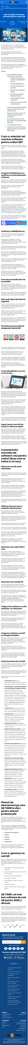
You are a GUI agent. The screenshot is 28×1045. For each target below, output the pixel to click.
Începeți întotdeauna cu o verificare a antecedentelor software (17, 79)
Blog (7, 6)
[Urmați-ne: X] (22, 948)
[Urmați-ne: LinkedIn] (6, 948)
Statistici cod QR (10, 145)
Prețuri (3, 1027)
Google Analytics (13, 647)
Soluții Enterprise (6, 1025)
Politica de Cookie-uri (21, 1030)
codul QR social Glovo (14, 702)
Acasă (2, 6)
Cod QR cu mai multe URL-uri (14, 971)
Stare (3, 1023)
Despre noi (4, 1022)
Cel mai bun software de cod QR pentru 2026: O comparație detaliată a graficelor (16, 120)
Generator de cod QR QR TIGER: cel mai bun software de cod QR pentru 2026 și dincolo (16, 128)
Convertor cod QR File (13, 1004)
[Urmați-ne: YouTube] (10, 948)
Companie (5, 1020)
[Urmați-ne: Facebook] (18, 948)
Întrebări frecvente (6, 1014)
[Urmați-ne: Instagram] (14, 948)
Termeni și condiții (21, 1022)
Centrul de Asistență (7, 1017)
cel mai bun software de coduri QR (12, 212)
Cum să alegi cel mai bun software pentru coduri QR (14, 9)
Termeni (23, 1020)
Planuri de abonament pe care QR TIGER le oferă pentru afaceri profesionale (16, 114)
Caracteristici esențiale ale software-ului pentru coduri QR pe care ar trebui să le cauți (17, 109)
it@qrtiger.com (22, 1014)
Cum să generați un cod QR (14, 125)
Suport (24, 1012)
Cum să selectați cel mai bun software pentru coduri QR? (14, 75)
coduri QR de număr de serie (13, 567)
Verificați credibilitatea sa (17, 84)
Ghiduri (4, 1012)
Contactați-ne (5, 1016)
